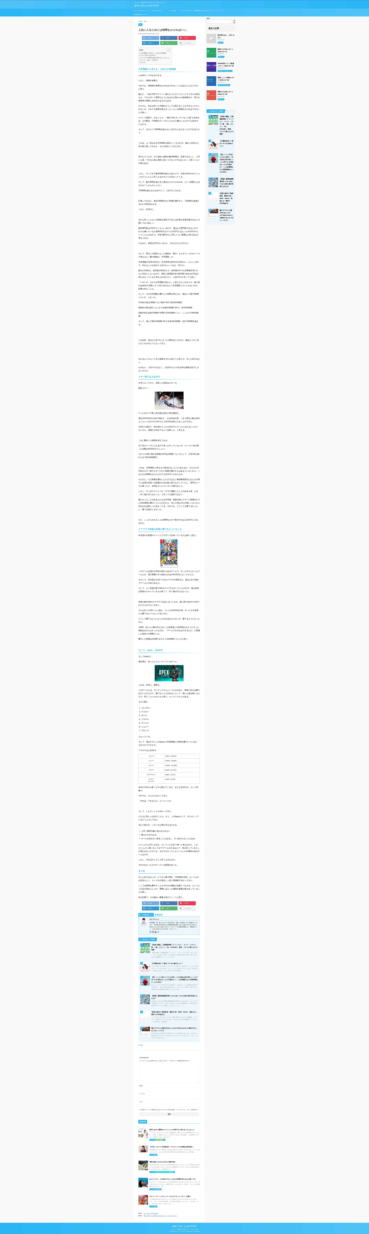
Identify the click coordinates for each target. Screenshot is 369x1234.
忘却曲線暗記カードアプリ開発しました (141, 15)
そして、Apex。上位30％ (149, 60)
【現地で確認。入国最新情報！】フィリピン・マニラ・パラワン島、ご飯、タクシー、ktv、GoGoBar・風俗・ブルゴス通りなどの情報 (174, 947)
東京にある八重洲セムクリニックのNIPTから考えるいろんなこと (171, 1130)
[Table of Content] (168, 50)
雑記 (141, 1045)
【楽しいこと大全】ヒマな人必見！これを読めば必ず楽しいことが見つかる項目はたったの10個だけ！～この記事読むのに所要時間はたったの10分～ (174, 979)
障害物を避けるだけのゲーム (202, 11)
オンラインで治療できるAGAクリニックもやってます (184, 1229)
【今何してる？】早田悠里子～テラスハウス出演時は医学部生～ (171, 1147)
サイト (141, 1101)
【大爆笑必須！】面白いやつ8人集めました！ (167, 963)
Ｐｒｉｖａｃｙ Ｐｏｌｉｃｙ (218, 11)
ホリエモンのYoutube (151, 1213)
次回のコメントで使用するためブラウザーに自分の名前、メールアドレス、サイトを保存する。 (170, 1109)
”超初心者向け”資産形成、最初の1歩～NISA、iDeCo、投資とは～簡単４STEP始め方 (226, 198)
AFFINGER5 (196, 1231)
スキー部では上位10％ (148, 55)
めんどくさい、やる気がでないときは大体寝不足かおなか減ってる (172, 1179)
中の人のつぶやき (157, 10)
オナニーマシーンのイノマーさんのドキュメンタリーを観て (170, 1196)
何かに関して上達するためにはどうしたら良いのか (160, 1216)
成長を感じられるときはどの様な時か (162, 1162)
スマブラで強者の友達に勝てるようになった (155, 58)
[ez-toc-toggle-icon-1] (167, 50)
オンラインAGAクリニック (141, 10)
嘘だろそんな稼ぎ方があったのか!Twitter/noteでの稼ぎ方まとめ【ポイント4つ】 (226, 215)
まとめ (143, 62)
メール (142, 1093)
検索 (208, 18)
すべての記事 (172, 10)
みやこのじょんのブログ (147, 5)
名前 (141, 1086)
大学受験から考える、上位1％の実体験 (153, 53)
